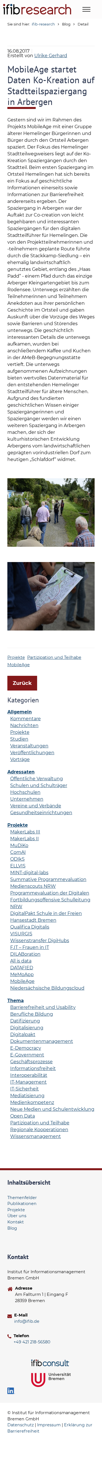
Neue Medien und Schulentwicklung (52, 1109)
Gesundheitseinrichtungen (41, 812)
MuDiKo (19, 845)
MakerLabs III (25, 832)
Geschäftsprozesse (31, 1061)
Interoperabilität (28, 1075)
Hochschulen (25, 792)
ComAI (18, 852)
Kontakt (15, 1222)
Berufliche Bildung (31, 1014)
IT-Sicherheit (24, 1089)
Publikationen (22, 1203)
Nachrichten (24, 725)
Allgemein (19, 712)
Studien (19, 739)
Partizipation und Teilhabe (54, 657)
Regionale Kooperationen (39, 1129)
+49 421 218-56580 (32, 1342)
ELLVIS (18, 866)
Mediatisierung (27, 1095)
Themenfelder (22, 1197)
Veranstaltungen (29, 746)
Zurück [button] (22, 683)
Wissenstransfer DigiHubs (39, 940)
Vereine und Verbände (35, 806)
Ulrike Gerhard (50, 55)
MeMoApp (22, 974)
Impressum (49, 1424)
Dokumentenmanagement (41, 1041)
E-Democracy (25, 1048)
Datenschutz (20, 1424)
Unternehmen (26, 799)
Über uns (16, 1215)
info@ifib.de (26, 1321)
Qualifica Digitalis (29, 927)
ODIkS (17, 859)
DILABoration (25, 954)
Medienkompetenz (32, 1102)
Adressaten (21, 772)
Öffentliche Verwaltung (36, 778)
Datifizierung (25, 1021)
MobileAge (18, 664)
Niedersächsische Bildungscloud (47, 988)
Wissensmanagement (35, 1136)
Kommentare (25, 718)
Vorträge (20, 759)
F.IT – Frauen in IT (29, 947)
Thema (15, 1000)
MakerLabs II (24, 838)
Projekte (16, 657)
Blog (12, 1228)
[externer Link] (51, 1362)
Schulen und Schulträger (38, 785)
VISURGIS (21, 933)
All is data (20, 961)
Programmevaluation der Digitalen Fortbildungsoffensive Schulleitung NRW (50, 899)
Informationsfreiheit (33, 1068)
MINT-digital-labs (29, 872)
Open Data (22, 1116)
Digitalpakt (22, 1034)
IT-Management (28, 1082)
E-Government (27, 1055)
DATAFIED (21, 967)
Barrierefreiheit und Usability (43, 1007)
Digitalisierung (26, 1027)
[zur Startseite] (37, 9)
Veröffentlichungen (32, 752)
